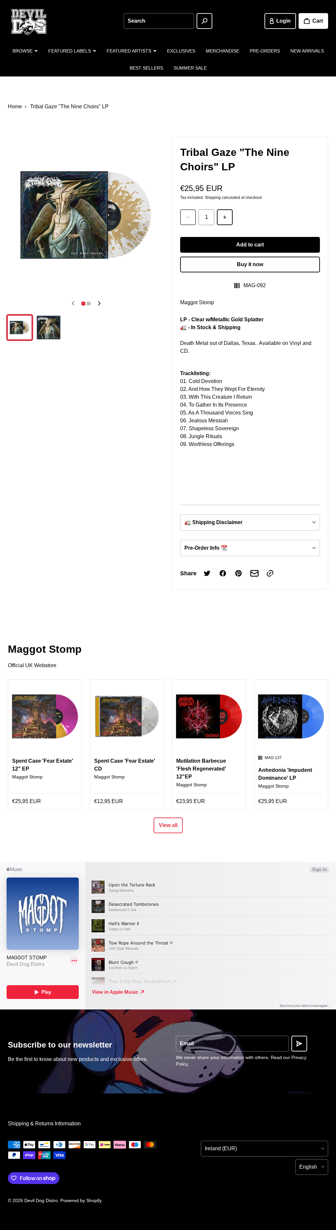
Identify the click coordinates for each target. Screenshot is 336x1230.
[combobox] (159, 21)
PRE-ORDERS (265, 50)
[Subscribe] (299, 1043)
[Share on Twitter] (207, 573)
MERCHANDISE (222, 50)
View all (168, 825)
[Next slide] (99, 303)
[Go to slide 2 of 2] (48, 327)
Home (15, 106)
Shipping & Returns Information (44, 1123)
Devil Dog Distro (41, 1200)
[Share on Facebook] (223, 573)
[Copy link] (270, 573)
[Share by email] (254, 573)
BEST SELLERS (146, 68)
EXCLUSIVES (181, 50)
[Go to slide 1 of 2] (20, 327)
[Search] (204, 21)
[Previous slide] (73, 303)
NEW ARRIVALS (307, 50)
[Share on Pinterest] (238, 573)
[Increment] (225, 217)
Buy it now (250, 264)
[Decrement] (188, 217)
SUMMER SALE (190, 68)
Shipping (213, 197)
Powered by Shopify (80, 1200)
